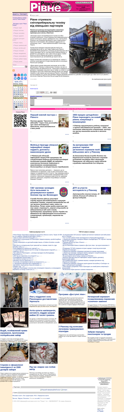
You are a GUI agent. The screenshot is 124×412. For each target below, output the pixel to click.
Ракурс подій (34, 15)
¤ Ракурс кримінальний (19, 45)
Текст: (32, 105)
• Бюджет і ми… (17, 266)
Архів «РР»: (19, 81)
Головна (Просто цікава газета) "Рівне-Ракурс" (19, 18)
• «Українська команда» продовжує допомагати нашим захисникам (83, 251)
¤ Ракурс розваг (17, 61)
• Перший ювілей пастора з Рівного (73, 242)
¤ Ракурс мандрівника (19, 53)
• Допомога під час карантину (21, 260)
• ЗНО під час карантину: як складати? (24, 256)
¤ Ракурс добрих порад (20, 58)
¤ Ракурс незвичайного (19, 56)
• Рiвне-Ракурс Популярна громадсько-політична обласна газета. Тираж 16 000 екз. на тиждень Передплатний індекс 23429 (37, 235)
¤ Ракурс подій (17, 27)
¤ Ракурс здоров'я (18, 36)
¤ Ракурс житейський (19, 48)
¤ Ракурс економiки (18, 33)
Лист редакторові (28, 395)
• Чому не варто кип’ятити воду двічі (23, 237)
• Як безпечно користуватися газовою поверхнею (77, 269)
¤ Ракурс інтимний (18, 50)
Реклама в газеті (17, 395)
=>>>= (67, 134)
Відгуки (20, 398)
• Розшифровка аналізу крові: (21, 257)
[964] (37, 237)
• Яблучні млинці (67, 244)
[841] (32, 257)
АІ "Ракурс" (100, 411)
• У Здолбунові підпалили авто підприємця (25, 263)
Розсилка (26, 398)
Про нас (14, 398)
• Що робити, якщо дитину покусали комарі (25, 265)
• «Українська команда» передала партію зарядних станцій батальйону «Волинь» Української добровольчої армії (84, 253)
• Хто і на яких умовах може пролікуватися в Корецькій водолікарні (83, 237)
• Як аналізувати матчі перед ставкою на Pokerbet (77, 256)
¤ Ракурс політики (18, 30)
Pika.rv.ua (100, 409)
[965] (19, 240)
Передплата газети (43, 395)
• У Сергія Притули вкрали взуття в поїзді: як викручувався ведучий (33, 250)
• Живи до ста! (16, 251)
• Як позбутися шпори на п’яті (21, 259)
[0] (40, 236)
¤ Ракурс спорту (18, 42)
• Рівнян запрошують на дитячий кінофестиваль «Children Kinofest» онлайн (36, 242)
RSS (35, 395)
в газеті (48, 398)
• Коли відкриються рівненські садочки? (24, 248)
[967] (32, 260)
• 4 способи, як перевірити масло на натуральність (28, 262)
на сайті (37, 398)
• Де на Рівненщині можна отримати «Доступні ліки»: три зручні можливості (85, 245)
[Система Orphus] (46, 93)
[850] (32, 259)
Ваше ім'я (33, 98)
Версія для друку (102, 84)
